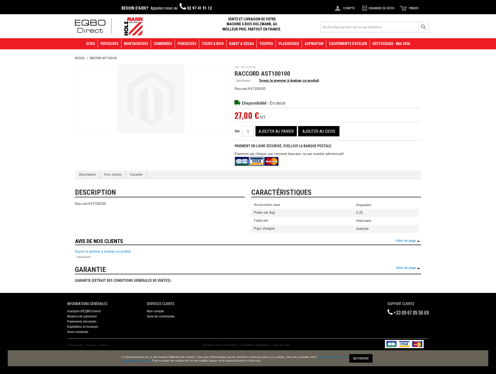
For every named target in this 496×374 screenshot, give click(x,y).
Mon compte (155, 311)
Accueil (80, 58)
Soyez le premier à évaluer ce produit (289, 80)
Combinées (163, 44)
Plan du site (281, 345)
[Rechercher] (424, 27)
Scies (90, 44)
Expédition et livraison (82, 327)
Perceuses (109, 44)
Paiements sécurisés (81, 321)
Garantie (136, 174)
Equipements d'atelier (348, 44)
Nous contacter (77, 332)
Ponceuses (186, 44)
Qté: (237, 131)
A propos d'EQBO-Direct (84, 311)
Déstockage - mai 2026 (391, 44)
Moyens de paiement (82, 316)
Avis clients (113, 174)
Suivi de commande (161, 316)
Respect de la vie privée (220, 345)
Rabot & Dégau (241, 44)
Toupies (266, 44)
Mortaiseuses (136, 44)
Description (87, 174)
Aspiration (314, 44)
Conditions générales (255, 345)
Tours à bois (213, 44)
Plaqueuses (288, 44)
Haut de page (406, 241)
